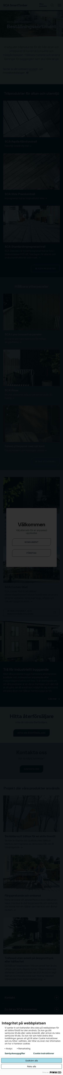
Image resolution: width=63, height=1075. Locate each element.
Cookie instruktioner (43, 1053)
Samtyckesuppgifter (15, 1053)
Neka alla (31, 1066)
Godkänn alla (31, 1060)
